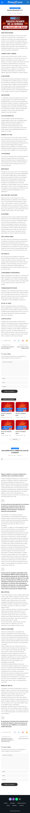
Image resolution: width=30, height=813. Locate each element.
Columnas (5, 410)
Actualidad (15, 448)
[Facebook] (14, 340)
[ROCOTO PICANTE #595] (7, 425)
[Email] (26, 340)
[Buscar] (28, 2)
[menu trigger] (2, 2)
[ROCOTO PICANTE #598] (7, 407)
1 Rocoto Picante (14, 8)
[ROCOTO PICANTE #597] (22, 407)
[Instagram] (13, 799)
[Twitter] (18, 340)
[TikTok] (19, 799)
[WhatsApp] (16, 799)
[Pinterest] (22, 340)
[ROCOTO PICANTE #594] (22, 425)
